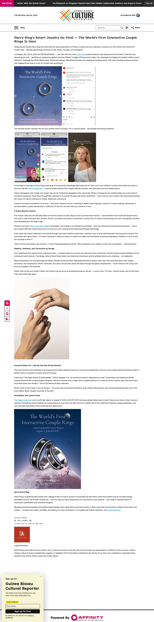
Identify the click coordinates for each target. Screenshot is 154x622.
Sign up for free (23, 611)
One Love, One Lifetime (40, 226)
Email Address (12, 602)
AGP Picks (7, 3)
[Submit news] (7, 303)
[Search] (121, 27)
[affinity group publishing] (7, 313)
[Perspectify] (7, 308)
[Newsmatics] (7, 318)
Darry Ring (81, 54)
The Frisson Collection (23, 400)
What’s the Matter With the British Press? (26, 3)
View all (149, 3)
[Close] (41, 577)
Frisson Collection (35, 188)
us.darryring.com (114, 510)
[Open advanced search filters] (126, 27)
